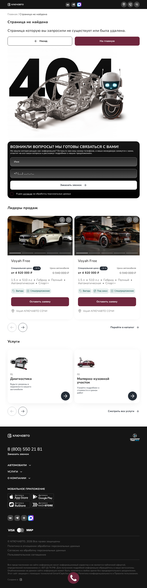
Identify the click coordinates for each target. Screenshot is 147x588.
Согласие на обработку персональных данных (37, 550)
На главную (107, 41)
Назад (43, 41)
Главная (12, 14)
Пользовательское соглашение (27, 555)
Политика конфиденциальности (95, 573)
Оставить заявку (40, 301)
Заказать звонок (71, 185)
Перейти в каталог (122, 327)
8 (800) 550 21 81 (25, 449)
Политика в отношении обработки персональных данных (44, 546)
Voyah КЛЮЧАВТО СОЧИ (31, 311)
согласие (27, 193)
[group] (40, 376)
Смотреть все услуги (121, 411)
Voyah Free (20, 261)
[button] (22, 327)
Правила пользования (126, 573)
